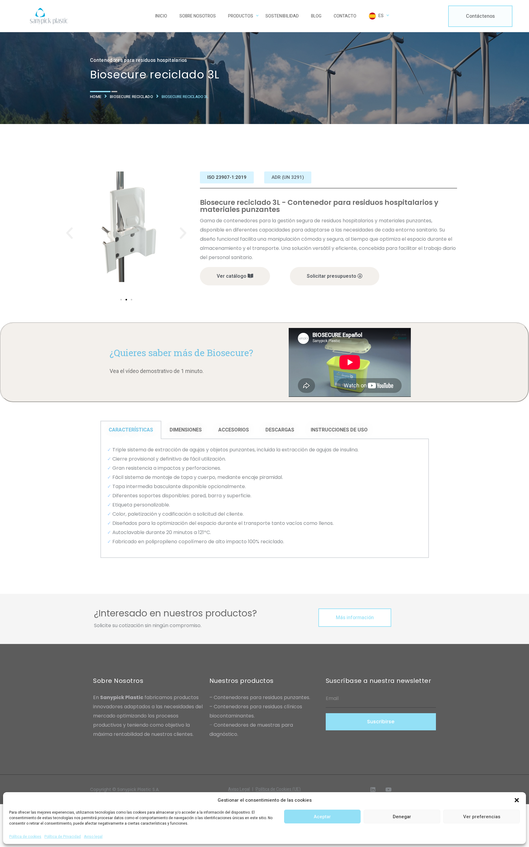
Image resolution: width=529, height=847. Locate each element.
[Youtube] (388, 789)
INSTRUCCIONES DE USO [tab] (339, 430)
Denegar (402, 816)
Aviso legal (93, 836)
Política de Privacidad (62, 836)
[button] (517, 800)
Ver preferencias (481, 816)
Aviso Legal (240, 789)
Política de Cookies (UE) (278, 789)
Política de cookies (25, 836)
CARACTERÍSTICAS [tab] (131, 430)
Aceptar (322, 816)
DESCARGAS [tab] (279, 430)
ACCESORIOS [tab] (233, 430)
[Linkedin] (372, 789)
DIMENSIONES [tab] (186, 430)
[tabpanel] (264, 498)
